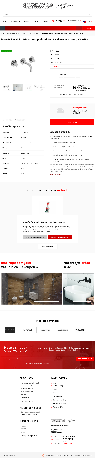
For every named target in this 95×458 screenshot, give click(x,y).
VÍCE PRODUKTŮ (47, 246)
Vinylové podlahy (27, 391)
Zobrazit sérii (81, 299)
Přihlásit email (83, 359)
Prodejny (35, 21)
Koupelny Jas (67, 443)
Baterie (24, 33)
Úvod (2, 33)
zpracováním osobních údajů (41, 363)
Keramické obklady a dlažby (30, 383)
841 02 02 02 (59, 21)
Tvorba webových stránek (78, 455)
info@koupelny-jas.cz (73, 21)
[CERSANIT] (10, 330)
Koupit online (72, 122)
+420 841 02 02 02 (69, 436)
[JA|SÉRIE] (45, 330)
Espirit (23, 158)
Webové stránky (50, 455)
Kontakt (45, 21)
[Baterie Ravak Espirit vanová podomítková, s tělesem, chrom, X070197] (23, 64)
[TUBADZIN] (63, 330)
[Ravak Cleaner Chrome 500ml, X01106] (47, 207)
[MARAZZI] (28, 330)
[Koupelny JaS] (47, 6)
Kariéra (26, 21)
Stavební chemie (27, 389)
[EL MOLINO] (80, 330)
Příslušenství (20, 120)
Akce (54, 383)
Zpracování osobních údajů (30, 412)
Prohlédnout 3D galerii (46, 299)
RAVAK (57, 51)
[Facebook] (80, 21)
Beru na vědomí (37, 363)
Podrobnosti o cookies (29, 415)
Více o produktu (54, 66)
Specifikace (7, 120)
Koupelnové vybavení (13, 33)
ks (81, 79)
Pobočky (24, 426)
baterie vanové (34, 33)
